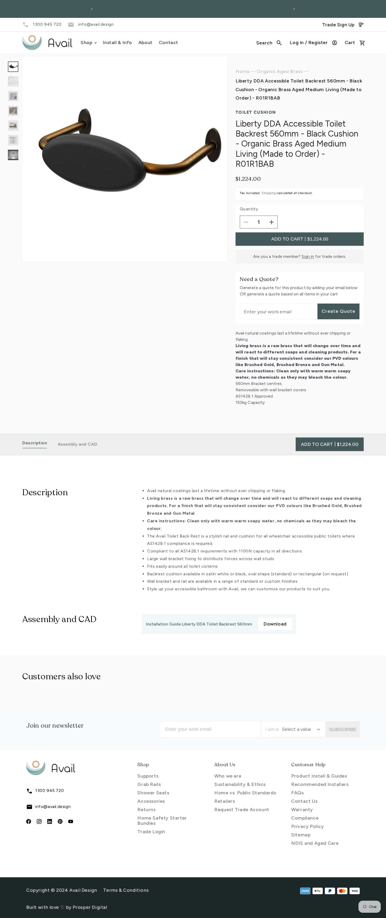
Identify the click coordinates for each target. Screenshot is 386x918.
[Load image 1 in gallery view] (13, 66)
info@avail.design (96, 24)
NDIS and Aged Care (315, 843)
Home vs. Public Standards (245, 793)
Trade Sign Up (338, 25)
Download (275, 624)
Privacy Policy (307, 826)
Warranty (302, 809)
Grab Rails (149, 784)
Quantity (249, 209)
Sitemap (300, 835)
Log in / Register (309, 42)
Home (242, 71)
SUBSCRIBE (342, 729)
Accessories (151, 801)
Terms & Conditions (126, 890)
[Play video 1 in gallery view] (13, 155)
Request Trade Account (241, 809)
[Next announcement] (294, 9)
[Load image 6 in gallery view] (13, 140)
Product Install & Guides (319, 776)
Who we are (227, 776)
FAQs (297, 793)
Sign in (308, 256)
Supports (147, 776)
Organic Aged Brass (280, 71)
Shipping (269, 193)
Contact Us (304, 801)
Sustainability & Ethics (240, 784)
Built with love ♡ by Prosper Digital (66, 907)
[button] (269, 42)
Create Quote (338, 311)
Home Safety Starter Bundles (162, 820)
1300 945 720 (47, 24)
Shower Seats (153, 793)
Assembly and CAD (77, 444)
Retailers (224, 801)
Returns (146, 809)
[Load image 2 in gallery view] (13, 81)
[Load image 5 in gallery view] (13, 125)
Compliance (305, 818)
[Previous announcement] (92, 9)
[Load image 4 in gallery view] (13, 111)
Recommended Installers (319, 784)
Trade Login (151, 831)
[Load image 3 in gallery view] (13, 96)
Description (34, 442)
